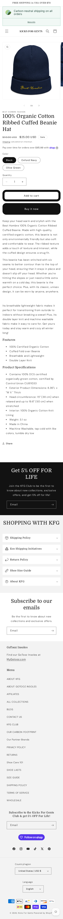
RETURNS (12, 754)
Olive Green (13, 167)
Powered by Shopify (43, 913)
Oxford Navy (29, 160)
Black (9, 160)
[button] (6, 31)
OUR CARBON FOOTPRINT (21, 732)
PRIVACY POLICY (16, 747)
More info (31, 22)
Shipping (6, 142)
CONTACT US (14, 716)
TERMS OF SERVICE (18, 792)
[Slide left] (24, 105)
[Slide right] (39, 105)
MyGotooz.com (16, 659)
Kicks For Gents (25, 913)
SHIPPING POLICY (17, 785)
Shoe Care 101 (15, 762)
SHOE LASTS (14, 769)
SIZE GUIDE (13, 777)
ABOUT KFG (13, 678)
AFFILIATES (13, 694)
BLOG (10, 709)
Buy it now (31, 209)
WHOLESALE (14, 800)
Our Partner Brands (18, 739)
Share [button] (9, 443)
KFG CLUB (12, 724)
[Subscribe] (52, 505)
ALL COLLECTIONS (17, 701)
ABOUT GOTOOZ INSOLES (22, 686)
